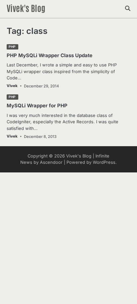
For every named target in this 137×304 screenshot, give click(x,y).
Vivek (12, 85)
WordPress (104, 162)
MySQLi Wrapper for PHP (37, 106)
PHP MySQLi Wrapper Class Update (49, 55)
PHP (12, 47)
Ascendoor (51, 162)
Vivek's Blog (26, 7)
